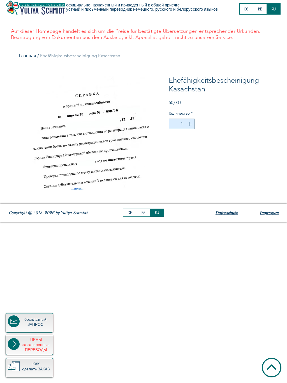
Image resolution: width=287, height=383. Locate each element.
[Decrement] (173, 124)
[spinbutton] (182, 124)
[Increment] (190, 124)
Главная (27, 55)
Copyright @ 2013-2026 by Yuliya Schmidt (48, 212)
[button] (14, 366)
